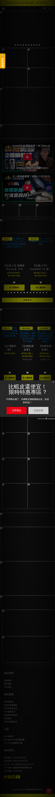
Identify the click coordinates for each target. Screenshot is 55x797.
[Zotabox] (53, 414)
